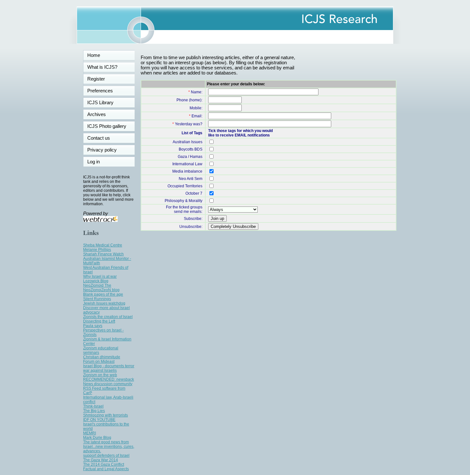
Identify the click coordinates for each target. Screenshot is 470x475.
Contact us (98, 138)
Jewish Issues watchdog (104, 303)
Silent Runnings (97, 299)
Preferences (100, 90)
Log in (97, 161)
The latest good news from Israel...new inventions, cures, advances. (108, 446)
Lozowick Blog (95, 281)
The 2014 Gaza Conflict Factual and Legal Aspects (106, 466)
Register (96, 79)
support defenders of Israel (106, 455)
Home (93, 55)
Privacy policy (102, 149)
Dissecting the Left (99, 321)
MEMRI (89, 433)
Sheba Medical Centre (102, 245)
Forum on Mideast (98, 361)
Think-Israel (93, 406)
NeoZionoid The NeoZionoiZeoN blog (101, 287)
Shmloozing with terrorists (105, 415)
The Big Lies (94, 411)
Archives (96, 114)
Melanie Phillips (97, 249)
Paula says (92, 325)
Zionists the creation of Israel (108, 317)
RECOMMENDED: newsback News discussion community (108, 381)
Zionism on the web (100, 375)
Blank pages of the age (103, 294)
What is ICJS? (102, 67)
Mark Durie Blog (97, 437)
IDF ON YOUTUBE (99, 419)
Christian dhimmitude (101, 357)
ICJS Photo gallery (106, 126)
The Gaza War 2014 (100, 460)
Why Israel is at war (100, 276)
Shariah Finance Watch (103, 254)
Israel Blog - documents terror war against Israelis (108, 368)
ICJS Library (100, 102)
